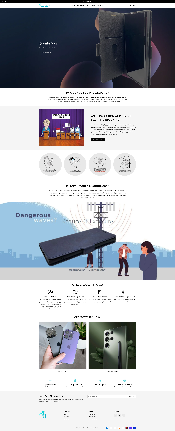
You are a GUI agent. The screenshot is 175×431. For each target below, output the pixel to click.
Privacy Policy (92, 414)
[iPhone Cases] (62, 345)
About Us (66, 417)
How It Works (91, 5)
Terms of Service (93, 419)
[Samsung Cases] (112, 345)
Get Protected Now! (46, 52)
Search (65, 414)
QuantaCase (80, 5)
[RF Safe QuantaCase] (44, 5)
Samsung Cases (112, 371)
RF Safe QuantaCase (84, 428)
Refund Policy (92, 417)
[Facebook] (2, 1)
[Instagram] (5, 1)
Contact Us (100, 5)
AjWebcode (97, 428)
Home (73, 5)
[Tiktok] (8, 1)
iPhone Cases (62, 371)
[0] (134, 5)
